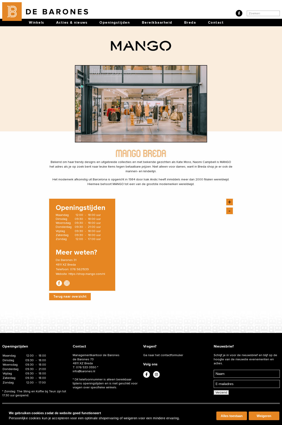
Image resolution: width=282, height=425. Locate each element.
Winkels (36, 22)
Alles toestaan (232, 416)
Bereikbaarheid (157, 22)
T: (84, 367)
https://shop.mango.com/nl (87, 274)
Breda (190, 22)
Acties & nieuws (72, 22)
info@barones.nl (84, 371)
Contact (216, 22)
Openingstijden (114, 22)
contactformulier (172, 355)
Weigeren (264, 416)
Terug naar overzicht (70, 296)
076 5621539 (79, 269)
